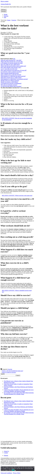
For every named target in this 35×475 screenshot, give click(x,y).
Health (5, 14)
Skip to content (4, 1)
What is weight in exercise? (9, 372)
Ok (13, 470)
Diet (5, 17)
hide (14, 58)
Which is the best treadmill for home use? (12, 370)
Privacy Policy (17, 473)
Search (18, 375)
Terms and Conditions (6, 473)
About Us (6, 451)
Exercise (6, 16)
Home (8, 20)
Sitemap (6, 455)
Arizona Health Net (6, 4)
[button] (1, 465)
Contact (6, 452)
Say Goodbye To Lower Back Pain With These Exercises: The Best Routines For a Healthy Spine (19, 393)
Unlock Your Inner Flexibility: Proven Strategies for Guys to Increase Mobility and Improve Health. (19, 390)
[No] (15, 470)
